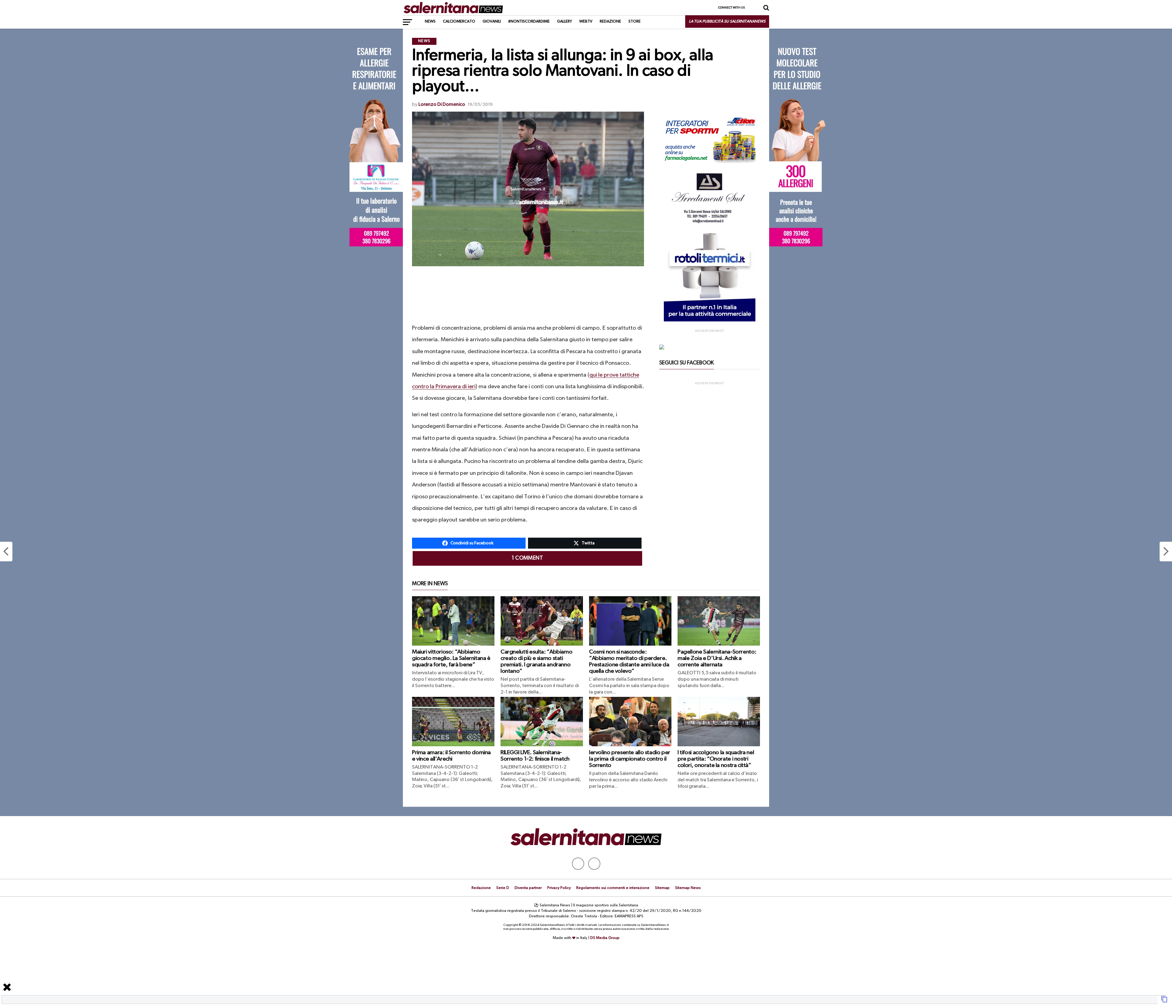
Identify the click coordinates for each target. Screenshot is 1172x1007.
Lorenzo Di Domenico (441, 104)
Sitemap (662, 888)
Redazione (610, 21)
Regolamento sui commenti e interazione (612, 888)
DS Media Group (605, 938)
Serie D (502, 888)
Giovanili (492, 21)
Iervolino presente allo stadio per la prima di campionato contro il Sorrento (629, 759)
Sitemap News (688, 888)
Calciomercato (459, 21)
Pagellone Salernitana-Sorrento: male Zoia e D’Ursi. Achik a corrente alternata (717, 658)
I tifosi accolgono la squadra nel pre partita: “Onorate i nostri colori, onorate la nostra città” (716, 759)
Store (634, 21)
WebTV (585, 21)
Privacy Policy (559, 888)
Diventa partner (528, 888)
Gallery (564, 21)
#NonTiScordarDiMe (529, 21)
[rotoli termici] (709, 320)
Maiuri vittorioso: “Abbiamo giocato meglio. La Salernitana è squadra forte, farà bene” (451, 658)
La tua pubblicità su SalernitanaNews (727, 21)
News (430, 21)
